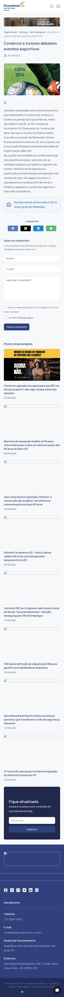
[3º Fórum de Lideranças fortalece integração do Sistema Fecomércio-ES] (32, 750)
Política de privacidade (43, 986)
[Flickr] (37, 890)
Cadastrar (32, 829)
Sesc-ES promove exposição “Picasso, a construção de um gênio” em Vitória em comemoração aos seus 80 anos (28, 500)
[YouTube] (24, 890)
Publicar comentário (16, 326)
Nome (10, 258)
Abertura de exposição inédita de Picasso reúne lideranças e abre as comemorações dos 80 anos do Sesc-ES (32, 445)
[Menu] (58, 6)
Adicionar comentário (19, 280)
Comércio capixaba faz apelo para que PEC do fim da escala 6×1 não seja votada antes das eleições (31, 389)
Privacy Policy (26, 317)
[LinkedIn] (38, 228)
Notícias (23, 32)
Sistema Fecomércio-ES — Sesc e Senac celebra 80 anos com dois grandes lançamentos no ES (27, 556)
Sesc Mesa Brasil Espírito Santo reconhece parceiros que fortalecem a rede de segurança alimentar (32, 719)
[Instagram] (18, 890)
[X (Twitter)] (26, 228)
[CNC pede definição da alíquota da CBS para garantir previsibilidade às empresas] (32, 643)
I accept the (20, 317)
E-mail (10, 269)
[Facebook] (13, 228)
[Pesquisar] (51, 6)
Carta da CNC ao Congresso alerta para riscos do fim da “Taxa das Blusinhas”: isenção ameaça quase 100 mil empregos (31, 611)
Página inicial (10, 32)
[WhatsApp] (51, 228)
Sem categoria (37, 32)
